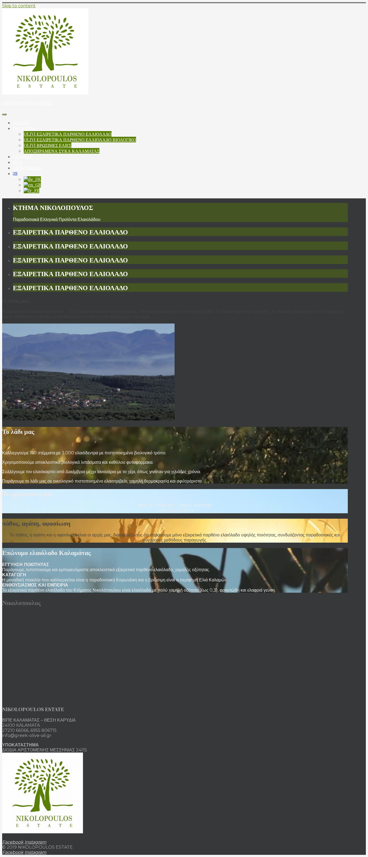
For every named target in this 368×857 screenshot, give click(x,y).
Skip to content (19, 5)
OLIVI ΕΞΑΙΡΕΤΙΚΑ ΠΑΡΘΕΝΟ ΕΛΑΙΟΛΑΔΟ (68, 134)
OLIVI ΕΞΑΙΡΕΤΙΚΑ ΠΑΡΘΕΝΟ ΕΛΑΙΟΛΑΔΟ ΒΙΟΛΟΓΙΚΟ (80, 139)
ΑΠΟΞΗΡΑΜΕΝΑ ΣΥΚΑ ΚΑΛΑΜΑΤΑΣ (61, 151)
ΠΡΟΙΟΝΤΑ (24, 128)
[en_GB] (32, 185)
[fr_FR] (31, 190)
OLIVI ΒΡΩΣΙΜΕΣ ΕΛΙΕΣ (47, 145)
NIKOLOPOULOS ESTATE (27, 103)
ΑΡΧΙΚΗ (21, 122)
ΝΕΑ (17, 162)
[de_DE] (32, 179)
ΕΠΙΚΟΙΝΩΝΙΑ (27, 168)
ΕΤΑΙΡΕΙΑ (22, 156)
